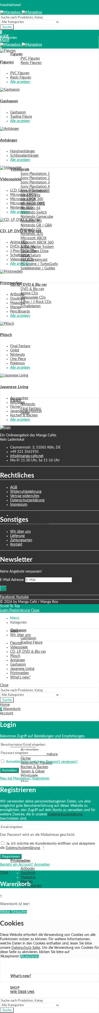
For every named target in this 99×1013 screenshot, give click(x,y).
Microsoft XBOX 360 (26, 199)
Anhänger (9, 140)
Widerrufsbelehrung (25, 491)
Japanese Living (14, 387)
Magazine (17, 303)
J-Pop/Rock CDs (23, 251)
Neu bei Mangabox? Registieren (25, 778)
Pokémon (17, 363)
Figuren (7, 62)
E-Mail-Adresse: (12, 580)
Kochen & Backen (24, 415)
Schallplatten (20, 255)
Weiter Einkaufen (13, 912)
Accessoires (19, 398)
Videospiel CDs (22, 259)
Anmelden (9, 770)
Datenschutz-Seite (25, 948)
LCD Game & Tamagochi (29, 190)
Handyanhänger (22, 151)
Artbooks (17, 294)
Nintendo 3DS (21, 207)
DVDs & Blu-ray (22, 246)
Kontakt (16, 544)
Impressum (18, 504)
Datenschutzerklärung (27, 500)
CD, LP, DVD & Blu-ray (20, 231)
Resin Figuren (20, 77)
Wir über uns (20, 531)
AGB (13, 487)
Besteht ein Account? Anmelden (25, 864)
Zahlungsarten (21, 540)
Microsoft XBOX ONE (27, 203)
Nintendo (17, 355)
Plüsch (6, 335)
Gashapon (9, 101)
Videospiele (10, 179)
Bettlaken (17, 402)
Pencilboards (20, 311)
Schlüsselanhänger (24, 155)
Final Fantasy (20, 346)
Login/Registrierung (15, 610)
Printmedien (11, 283)
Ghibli (14, 350)
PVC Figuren (19, 73)
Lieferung (17, 536)
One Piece (18, 359)
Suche (7, 27)
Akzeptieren (29, 956)
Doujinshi (17, 298)
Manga (15, 307)
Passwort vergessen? (62, 762)
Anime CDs (19, 242)
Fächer (15, 407)
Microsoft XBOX (23, 195)
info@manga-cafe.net (26, 456)
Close (35, 610)
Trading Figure (21, 117)
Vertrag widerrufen (24, 496)
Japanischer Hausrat (26, 411)
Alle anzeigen (20, 82)
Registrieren (11, 856)
